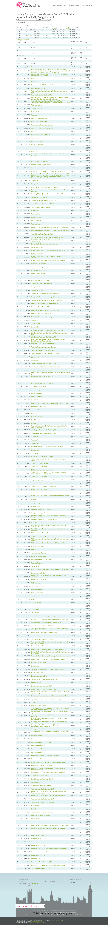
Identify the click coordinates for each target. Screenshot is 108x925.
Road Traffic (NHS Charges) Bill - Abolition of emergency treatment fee (49, 569)
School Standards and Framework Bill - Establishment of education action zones (50, 732)
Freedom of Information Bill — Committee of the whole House (47, 446)
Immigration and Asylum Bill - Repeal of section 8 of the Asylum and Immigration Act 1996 (48, 516)
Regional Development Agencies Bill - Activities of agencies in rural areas (50, 695)
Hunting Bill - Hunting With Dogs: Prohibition (42, 85)
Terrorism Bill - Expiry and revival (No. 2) (41, 370)
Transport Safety (35, 503)
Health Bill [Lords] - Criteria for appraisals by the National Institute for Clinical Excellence (48, 526)
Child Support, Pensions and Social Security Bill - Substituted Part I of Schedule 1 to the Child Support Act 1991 (49, 340)
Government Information (37, 586)
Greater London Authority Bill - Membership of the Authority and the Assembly (48, 459)
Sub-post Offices (35, 327)
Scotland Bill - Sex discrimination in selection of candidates (46, 699)
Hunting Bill (34, 78)
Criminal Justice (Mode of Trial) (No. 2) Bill (42, 233)
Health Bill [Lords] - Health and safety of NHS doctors (45, 523)
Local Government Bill (37, 589)
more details (61, 25)
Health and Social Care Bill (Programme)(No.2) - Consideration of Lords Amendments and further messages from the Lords (49, 98)
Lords (68, 5)
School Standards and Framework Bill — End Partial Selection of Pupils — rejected (50, 712)
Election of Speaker (36, 214)
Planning (33, 499)
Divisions (60, 5)
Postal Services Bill (36, 400)
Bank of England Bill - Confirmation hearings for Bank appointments (48, 762)
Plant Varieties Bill (36, 838)
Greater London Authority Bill (38, 572)
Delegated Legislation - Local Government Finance (44, 343)
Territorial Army (35, 665)
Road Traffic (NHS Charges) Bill (39, 606)
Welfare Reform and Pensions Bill (40, 463)
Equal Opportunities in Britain (38, 277)
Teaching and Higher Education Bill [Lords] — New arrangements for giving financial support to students (50, 642)
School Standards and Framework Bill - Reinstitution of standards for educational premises (49, 715)
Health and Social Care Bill (38, 88)
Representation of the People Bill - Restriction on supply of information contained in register (49, 426)
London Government (36, 393)
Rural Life (33, 808)
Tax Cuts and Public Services (39, 386)
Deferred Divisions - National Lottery (40, 164)
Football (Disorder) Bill (37, 247)
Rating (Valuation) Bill (36, 596)
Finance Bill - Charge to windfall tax (40, 832)
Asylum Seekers (35, 323)
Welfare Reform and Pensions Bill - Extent (42, 469)
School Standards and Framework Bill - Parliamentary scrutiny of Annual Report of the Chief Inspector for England (50, 709)
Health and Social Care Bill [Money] (40, 134)
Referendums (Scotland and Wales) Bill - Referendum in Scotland (48, 865)
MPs (65, 5)
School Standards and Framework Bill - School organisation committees (49, 626)
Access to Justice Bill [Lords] (38, 552)
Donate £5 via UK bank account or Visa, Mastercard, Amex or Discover (53, 913)
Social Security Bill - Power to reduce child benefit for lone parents (48, 772)
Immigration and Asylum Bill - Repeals (41, 509)
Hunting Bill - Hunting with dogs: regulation (42, 124)
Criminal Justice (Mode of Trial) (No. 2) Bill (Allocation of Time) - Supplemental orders (47, 240)
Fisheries (33, 599)
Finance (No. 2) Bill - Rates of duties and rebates (43, 689)
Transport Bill (34, 180)
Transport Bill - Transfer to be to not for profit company (45, 297)
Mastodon (72, 882)
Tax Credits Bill (35, 566)
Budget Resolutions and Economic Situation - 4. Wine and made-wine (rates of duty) (49, 722)
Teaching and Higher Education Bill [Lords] (42, 639)
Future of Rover (35, 360)
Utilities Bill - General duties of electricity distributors (44, 317)
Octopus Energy (36, 912)
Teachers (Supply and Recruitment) (40, 207)
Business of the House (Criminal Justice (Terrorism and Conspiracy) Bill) (50, 619)
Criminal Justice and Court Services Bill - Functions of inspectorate (48, 204)
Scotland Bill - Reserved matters (39, 705)
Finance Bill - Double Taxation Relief (40, 307)
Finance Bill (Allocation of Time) (39, 835)
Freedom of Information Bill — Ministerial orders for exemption (47, 330)
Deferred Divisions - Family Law (39, 158)
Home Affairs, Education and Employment (42, 456)
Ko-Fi (67, 914)
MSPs (72, 5)
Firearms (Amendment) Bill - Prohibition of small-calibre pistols (47, 852)
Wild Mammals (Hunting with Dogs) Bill (41, 785)
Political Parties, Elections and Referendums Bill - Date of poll (47, 390)
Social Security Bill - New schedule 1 (40, 775)
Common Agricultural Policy (38, 662)
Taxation (33, 739)
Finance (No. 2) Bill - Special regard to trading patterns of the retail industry (50, 656)
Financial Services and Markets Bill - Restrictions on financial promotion (49, 403)
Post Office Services (36, 416)
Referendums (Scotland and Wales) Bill (41, 862)
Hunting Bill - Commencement (39, 121)
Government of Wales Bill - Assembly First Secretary (45, 755)
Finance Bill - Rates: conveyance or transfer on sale (44, 303)
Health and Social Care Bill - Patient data (41, 95)
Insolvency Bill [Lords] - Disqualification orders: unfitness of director (48, 194)
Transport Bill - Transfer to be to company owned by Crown (46, 300)
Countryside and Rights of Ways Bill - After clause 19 (45, 187)
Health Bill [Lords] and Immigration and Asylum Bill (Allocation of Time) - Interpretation (49, 529)
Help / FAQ (88, 5)
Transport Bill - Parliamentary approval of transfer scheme (46, 293)
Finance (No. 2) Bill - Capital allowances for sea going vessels (47, 649)
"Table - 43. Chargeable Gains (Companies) (42, 350)
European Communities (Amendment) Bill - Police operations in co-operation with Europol (48, 768)
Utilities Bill (34, 320)
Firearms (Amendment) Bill (38, 842)
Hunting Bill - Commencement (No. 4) (41, 118)
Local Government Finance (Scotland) (41, 559)
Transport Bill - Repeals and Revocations (41, 283)
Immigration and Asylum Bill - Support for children (44, 519)
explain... (54, 27)
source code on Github (57, 920)
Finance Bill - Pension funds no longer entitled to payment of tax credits (49, 825)
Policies (77, 5)
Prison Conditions (35, 111)
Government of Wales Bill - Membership (41, 765)
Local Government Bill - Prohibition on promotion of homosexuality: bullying (50, 230)
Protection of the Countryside (38, 759)
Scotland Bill (34, 702)
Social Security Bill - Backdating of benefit (42, 778)
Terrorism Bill (34, 443)
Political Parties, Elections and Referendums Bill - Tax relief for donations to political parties (50, 373)
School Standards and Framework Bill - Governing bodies (46, 622)
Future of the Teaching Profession (40, 280)
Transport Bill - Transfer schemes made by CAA (43, 200)
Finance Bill (34, 67)
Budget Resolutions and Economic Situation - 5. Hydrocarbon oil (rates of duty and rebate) (50, 356)
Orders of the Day (36, 682)
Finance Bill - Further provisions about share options (44, 243)
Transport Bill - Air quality (37, 290)
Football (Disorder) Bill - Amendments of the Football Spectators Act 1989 (50, 250)
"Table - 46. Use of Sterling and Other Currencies (43, 346)
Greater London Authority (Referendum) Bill (42, 788)
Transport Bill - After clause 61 (39, 197)
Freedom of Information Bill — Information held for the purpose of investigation (48, 190)
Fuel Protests (34, 210)
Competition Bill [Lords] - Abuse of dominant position (44, 632)
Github (49, 914)
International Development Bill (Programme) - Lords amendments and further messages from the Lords (49, 75)
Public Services (35, 805)
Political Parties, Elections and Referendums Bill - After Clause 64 (48, 171)
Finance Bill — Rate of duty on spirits (40, 815)
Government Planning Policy (38, 263)
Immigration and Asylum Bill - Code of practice (43, 513)
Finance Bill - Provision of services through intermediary (45, 310)
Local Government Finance (38, 745)
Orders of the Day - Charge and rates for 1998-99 (44, 679)
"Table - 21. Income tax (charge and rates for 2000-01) (45, 353)
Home (54, 5)
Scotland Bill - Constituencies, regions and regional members (47, 616)
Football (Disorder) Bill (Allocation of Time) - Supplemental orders (48, 260)
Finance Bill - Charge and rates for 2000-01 (42, 313)
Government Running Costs (38, 406)
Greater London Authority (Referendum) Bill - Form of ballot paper (48, 795)
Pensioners (34, 423)
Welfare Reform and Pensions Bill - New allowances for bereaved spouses (50, 483)
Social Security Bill (36, 782)
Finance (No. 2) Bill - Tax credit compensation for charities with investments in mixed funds (50, 652)
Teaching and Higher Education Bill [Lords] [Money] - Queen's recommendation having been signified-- (47, 725)
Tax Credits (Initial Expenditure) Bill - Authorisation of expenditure (48, 669)
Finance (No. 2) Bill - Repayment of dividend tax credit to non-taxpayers (49, 659)
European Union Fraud (37, 546)
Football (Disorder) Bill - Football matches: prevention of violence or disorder (48, 257)
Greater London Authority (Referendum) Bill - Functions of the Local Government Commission (48, 792)
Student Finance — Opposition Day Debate (42, 812)
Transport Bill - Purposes (37, 287)
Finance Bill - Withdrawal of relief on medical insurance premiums (48, 828)
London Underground (36, 562)
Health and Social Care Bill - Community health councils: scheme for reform (49, 91)
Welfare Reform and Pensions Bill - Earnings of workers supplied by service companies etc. (48, 479)
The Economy (35, 449)
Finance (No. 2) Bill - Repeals (38, 646)
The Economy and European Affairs (40, 868)
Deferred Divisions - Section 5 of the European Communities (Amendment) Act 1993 (50, 154)
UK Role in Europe (36, 582)
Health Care (34, 413)
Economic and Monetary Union (39, 675)
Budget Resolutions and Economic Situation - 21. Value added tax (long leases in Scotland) (49, 719)
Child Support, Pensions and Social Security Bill (43, 336)
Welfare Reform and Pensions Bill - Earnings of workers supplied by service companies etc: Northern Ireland (48, 473)
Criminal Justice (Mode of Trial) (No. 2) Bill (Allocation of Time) (47, 237)
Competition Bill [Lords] (37, 636)
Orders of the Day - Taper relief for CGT (41, 685)
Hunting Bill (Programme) (37, 144)
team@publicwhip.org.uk (37, 921)
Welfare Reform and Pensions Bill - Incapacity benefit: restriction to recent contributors (50, 496)
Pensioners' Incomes (36, 735)
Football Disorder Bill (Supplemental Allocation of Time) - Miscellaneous (49, 227)
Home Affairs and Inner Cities (38, 168)
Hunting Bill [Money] (36, 141)
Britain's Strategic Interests (38, 270)
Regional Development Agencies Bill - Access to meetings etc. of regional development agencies (50, 692)
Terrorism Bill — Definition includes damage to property (45, 366)
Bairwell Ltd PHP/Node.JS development (37, 922)
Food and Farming (36, 506)
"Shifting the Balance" (36, 104)
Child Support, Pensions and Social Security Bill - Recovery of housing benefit (49, 333)
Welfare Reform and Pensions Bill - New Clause (43, 486)
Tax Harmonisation (36, 602)
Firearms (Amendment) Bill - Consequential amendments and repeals (49, 848)
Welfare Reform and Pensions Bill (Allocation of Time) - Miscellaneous (49, 543)
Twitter (82, 5)
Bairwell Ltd (35, 883)
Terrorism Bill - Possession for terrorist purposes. (44, 363)
